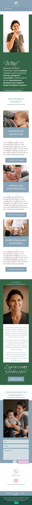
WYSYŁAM (23, 462)
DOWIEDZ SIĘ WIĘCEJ (13, 90)
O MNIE (17, 493)
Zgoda (16, 502)
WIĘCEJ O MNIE (16, 379)
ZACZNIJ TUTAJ (9, 493)
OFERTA (23, 493)
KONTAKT (15, 495)
